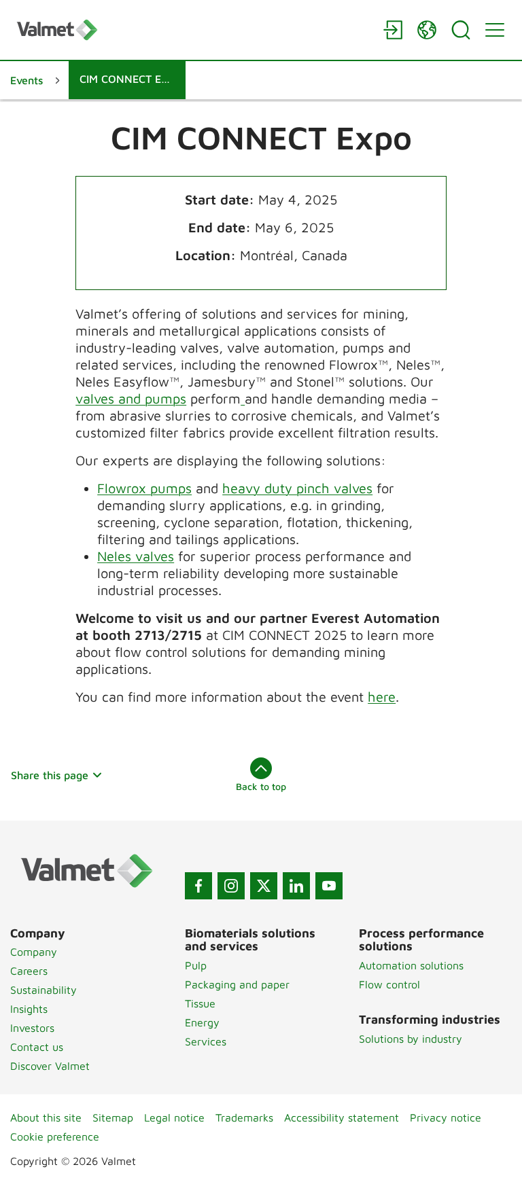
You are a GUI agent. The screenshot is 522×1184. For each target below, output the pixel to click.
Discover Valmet (50, 1066)
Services (205, 1041)
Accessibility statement (341, 1117)
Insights (29, 1009)
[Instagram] (231, 885)
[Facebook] (198, 885)
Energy (202, 1022)
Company (33, 952)
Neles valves (135, 556)
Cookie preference (54, 1136)
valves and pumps (130, 398)
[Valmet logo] (193, 29)
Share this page (49, 775)
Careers (29, 971)
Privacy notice (445, 1117)
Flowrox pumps (144, 488)
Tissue (200, 1003)
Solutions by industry (410, 1039)
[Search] (461, 30)
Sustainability (43, 990)
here (382, 696)
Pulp (196, 965)
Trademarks (244, 1117)
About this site (46, 1117)
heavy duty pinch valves (297, 488)
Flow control (389, 984)
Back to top (261, 786)
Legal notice (174, 1117)
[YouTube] (329, 885)
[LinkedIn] (296, 885)
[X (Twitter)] (263, 885)
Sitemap (112, 1117)
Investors (32, 1028)
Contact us (36, 1047)
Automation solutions (411, 965)
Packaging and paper (237, 984)
